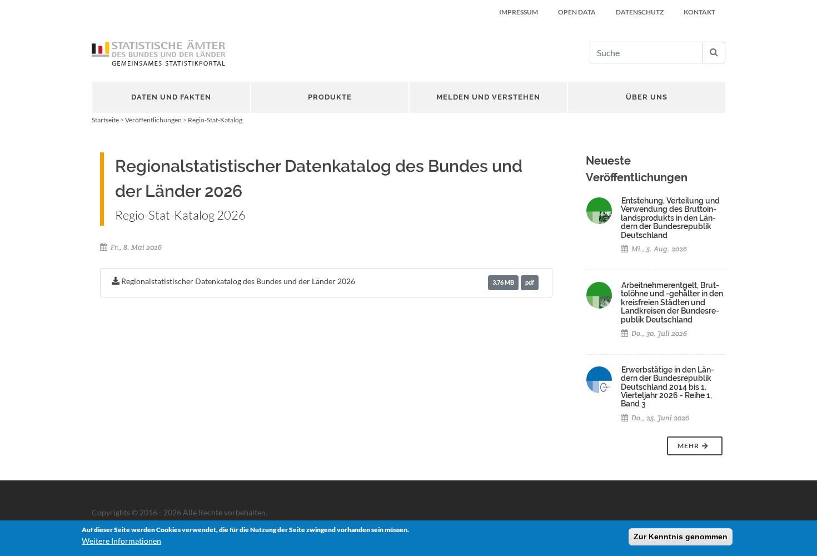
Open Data (577, 12)
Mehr (689, 445)
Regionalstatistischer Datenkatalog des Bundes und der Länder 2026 (326, 281)
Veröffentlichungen (153, 120)
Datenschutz (640, 12)
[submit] (714, 52)
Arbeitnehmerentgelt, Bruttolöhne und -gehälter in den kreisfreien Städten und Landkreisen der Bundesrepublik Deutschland (672, 302)
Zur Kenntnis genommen (681, 536)
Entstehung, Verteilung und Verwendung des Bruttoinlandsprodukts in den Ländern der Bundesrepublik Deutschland (670, 218)
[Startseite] (158, 53)
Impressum (518, 12)
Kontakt (699, 12)
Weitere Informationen (121, 540)
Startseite (105, 120)
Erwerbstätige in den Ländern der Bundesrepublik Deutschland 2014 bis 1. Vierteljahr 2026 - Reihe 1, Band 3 (667, 387)
